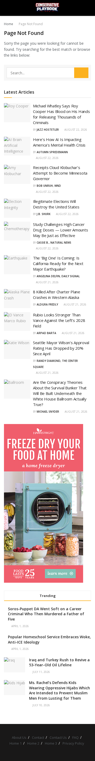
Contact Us (58, 737)
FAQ (75, 737)
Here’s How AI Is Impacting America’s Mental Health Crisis (59, 142)
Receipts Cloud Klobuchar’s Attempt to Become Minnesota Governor (60, 173)
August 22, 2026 (75, 129)
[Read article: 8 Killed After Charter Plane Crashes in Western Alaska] (17, 298)
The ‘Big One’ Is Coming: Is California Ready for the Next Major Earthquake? (58, 263)
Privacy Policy (73, 743)
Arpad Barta (46, 333)
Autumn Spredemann (52, 152)
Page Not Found (31, 24)
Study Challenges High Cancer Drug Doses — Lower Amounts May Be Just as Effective (60, 230)
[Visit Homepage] (47, 8)
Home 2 (33, 743)
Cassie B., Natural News (54, 242)
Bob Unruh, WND (49, 186)
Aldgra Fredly (47, 304)
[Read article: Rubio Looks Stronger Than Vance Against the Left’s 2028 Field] (17, 321)
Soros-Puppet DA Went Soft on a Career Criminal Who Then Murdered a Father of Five (46, 614)
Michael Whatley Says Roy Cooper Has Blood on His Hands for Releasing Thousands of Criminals (61, 114)
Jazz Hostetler (48, 129)
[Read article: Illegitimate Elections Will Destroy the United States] (17, 208)
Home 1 (16, 743)
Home (8, 24)
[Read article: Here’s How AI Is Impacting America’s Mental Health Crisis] (17, 146)
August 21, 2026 (47, 282)
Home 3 (51, 743)
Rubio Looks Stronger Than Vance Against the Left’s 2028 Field (59, 320)
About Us (19, 737)
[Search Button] (89, 8)
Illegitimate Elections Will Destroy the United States (56, 204)
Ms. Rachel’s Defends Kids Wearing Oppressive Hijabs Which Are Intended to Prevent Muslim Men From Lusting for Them (59, 690)
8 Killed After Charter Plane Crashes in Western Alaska (56, 294)
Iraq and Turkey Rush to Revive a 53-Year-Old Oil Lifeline (59, 662)
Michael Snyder (48, 411)
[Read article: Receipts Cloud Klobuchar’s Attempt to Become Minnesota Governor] (17, 174)
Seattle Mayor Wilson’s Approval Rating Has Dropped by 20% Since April (61, 348)
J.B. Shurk (43, 214)
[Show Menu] (6, 8)
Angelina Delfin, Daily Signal (58, 276)
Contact (38, 737)
